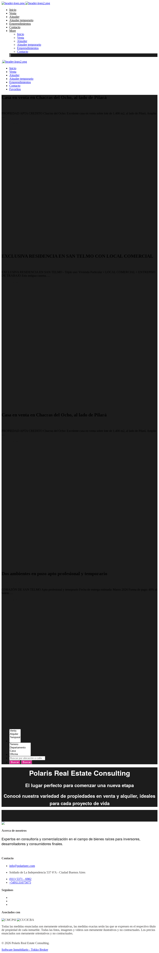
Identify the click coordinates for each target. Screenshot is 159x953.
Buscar (15, 762)
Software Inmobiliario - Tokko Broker (25, 949)
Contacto (14, 27)
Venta (12, 13)
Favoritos (15, 89)
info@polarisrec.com (22, 865)
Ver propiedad (10, 123)
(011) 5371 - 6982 (20, 879)
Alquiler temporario (21, 20)
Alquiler (14, 16)
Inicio (12, 9)
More (12, 30)
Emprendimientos (20, 23)
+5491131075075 (20, 882)
